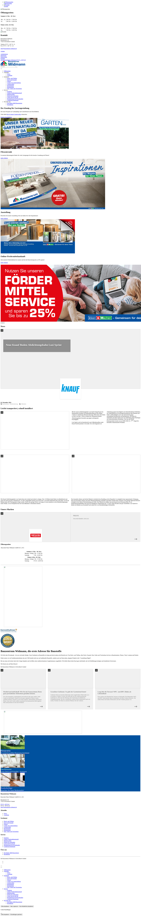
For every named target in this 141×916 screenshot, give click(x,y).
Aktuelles (6, 871)
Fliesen (9, 81)
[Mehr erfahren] (136, 538)
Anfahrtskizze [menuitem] (4, 54)
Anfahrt (3, 51)
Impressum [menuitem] (3, 55)
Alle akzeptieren (5, 906)
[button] (1, 68)
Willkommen (7, 71)
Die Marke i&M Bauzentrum (14, 103)
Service (6, 888)
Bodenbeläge (10, 87)
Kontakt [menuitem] (3, 58)
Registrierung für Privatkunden (15, 99)
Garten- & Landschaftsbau (14, 82)
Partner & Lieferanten (12, 96)
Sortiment (6, 875)
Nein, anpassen (14, 906)
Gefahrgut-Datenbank (12, 100)
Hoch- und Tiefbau (12, 78)
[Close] (1, 867)
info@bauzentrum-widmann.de (9, 48)
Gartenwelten (10, 84)
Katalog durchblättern (6, 117)
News (8, 74)
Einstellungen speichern (16, 914)
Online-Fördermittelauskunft (14, 93)
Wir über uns (7, 900)
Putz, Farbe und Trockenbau (14, 88)
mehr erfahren (4, 158)
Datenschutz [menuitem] (4, 57)
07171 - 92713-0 (21, 60)
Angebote (9, 75)
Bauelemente (10, 85)
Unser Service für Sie (12, 97)
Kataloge (9, 91)
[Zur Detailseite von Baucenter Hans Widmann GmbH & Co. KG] (9, 631)
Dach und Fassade (12, 80)
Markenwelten (11, 94)
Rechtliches (10, 104)
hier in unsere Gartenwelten (14, 114)
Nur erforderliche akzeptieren (26, 906)
